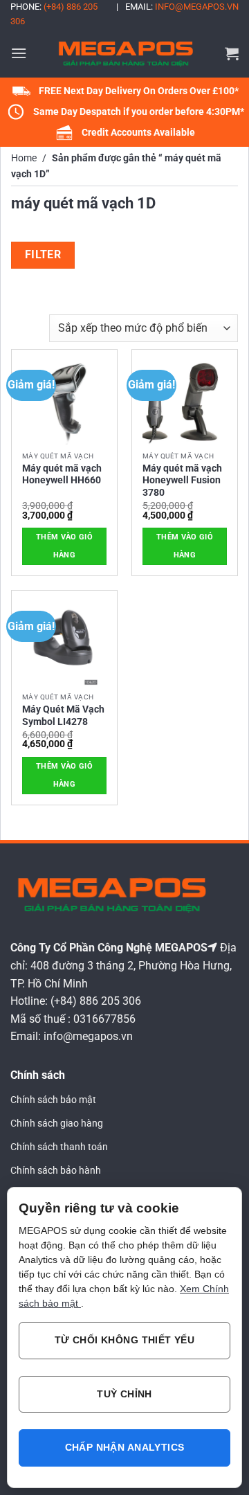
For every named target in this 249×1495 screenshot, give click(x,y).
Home (24, 158)
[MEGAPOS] (125, 53)
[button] (18, 53)
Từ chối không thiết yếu (125, 1339)
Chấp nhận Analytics (125, 1447)
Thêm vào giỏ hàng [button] (64, 545)
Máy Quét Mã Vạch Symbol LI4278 (63, 715)
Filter (43, 255)
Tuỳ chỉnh (124, 1393)
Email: (182, 6)
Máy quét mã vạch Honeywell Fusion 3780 (182, 480)
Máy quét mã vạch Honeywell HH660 (62, 474)
